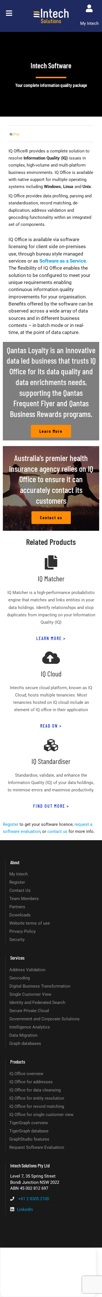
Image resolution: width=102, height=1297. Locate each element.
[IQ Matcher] (51, 562)
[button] (9, 13)
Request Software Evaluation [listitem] (36, 1147)
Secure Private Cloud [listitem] (29, 1010)
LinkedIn (25, 1209)
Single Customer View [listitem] (30, 994)
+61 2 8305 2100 (33, 1198)
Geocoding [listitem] (19, 978)
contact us (57, 831)
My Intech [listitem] (18, 874)
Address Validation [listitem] (27, 969)
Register (10, 824)
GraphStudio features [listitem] (29, 1139)
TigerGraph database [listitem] (28, 1131)
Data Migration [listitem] (23, 1035)
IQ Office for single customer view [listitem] (41, 1114)
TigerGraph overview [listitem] (28, 1122)
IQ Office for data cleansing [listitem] (35, 1090)
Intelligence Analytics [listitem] (29, 1027)
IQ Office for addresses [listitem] (31, 1081)
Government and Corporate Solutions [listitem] (44, 1018)
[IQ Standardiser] (51, 745)
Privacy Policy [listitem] (22, 931)
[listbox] (48, 1272)
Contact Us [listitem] (20, 890)
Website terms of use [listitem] (29, 923)
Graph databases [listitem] (25, 1043)
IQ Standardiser (51, 761)
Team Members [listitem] (24, 898)
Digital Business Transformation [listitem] (39, 986)
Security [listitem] (17, 939)
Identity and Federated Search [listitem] (37, 1002)
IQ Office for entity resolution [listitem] (36, 1098)
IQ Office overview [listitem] (26, 1073)
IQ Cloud (51, 673)
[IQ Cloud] (51, 657)
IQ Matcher (51, 578)
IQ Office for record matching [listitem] (36, 1106)
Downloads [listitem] (20, 915)
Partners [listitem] (17, 906)
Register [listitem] (17, 882)
